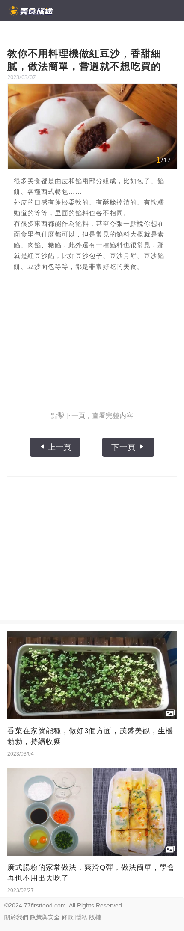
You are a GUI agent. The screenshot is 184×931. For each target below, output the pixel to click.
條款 (68, 917)
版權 (95, 917)
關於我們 (16, 917)
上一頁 (58, 447)
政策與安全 (45, 917)
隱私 (81, 917)
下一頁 (124, 447)
